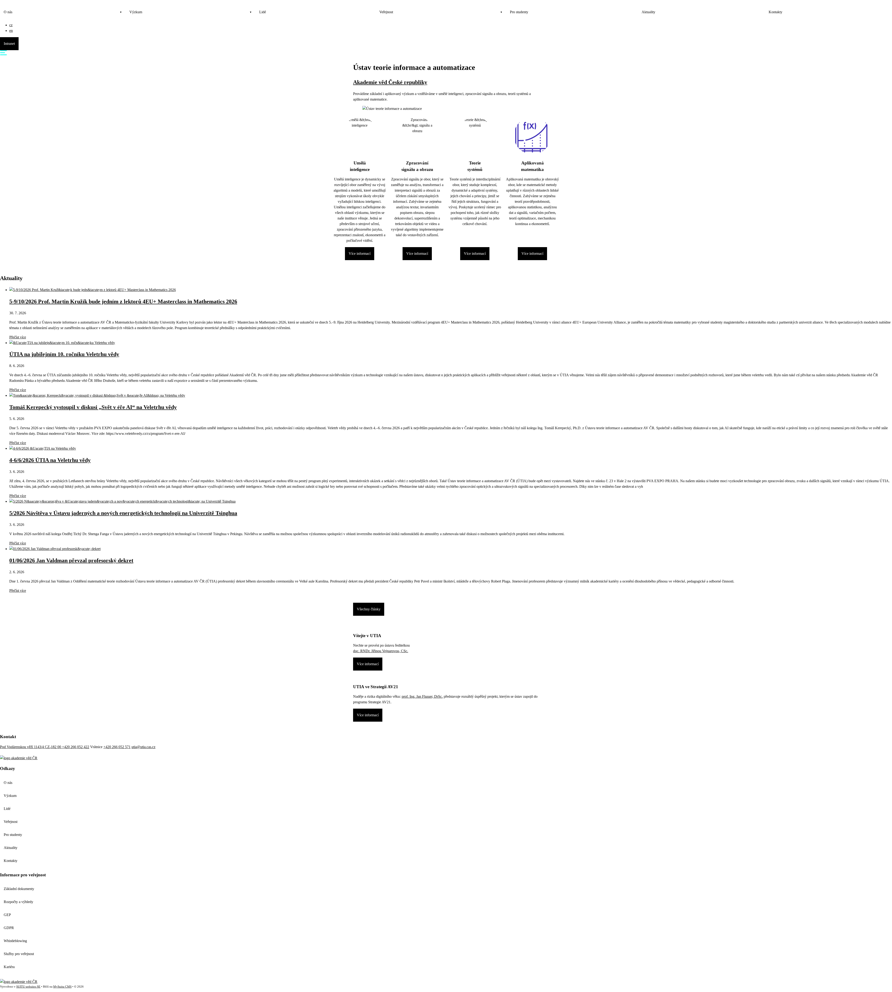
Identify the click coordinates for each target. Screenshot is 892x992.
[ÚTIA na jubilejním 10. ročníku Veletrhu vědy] (62, 343)
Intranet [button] (9, 44)
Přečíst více (17, 337)
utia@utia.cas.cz (143, 747)
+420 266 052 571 (117, 747)
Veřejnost (386, 12)
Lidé (262, 12)
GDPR (9, 928)
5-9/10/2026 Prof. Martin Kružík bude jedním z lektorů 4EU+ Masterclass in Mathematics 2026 (123, 301)
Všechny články (368, 609)
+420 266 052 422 (75, 747)
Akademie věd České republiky (390, 82)
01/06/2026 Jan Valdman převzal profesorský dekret (71, 560)
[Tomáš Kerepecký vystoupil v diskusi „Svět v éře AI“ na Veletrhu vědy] (97, 395)
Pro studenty (519, 12)
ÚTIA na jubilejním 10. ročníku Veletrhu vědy (64, 354)
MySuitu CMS (62, 986)
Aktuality (648, 12)
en (11, 31)
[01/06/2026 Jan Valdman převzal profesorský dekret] (55, 549)
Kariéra (9, 967)
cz (11, 25)
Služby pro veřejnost (19, 954)
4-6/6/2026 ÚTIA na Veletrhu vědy (50, 460)
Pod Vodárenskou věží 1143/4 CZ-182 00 (31, 747)
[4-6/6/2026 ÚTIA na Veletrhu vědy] (42, 448)
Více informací (360, 253)
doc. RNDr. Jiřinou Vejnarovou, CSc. (380, 651)
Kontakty (775, 12)
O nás (8, 12)
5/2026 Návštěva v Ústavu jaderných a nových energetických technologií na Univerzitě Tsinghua (123, 513)
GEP (7, 915)
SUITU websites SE (28, 986)
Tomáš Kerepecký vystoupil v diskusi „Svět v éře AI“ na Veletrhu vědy (93, 407)
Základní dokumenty (19, 889)
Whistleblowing (15, 941)
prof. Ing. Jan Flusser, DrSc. (422, 696)
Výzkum (135, 12)
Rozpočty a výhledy (18, 902)
